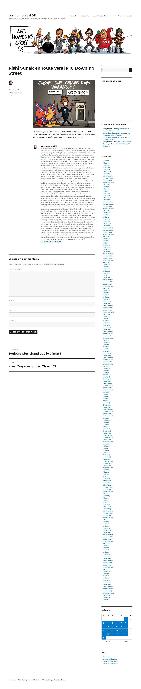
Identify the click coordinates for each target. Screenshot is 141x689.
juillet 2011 (106, 545)
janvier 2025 (107, 200)
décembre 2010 (108, 561)
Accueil (73, 16)
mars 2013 (106, 504)
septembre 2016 (108, 416)
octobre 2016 (107, 414)
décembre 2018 (108, 357)
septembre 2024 (108, 208)
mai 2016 (106, 424)
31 (103, 638)
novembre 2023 (108, 230)
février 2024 (107, 223)
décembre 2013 (108, 485)
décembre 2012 (108, 511)
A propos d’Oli (84, 16)
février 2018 (107, 379)
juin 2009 (106, 599)
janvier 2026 (107, 174)
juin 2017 (106, 396)
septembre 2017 (108, 390)
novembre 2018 (108, 360)
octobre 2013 (107, 489)
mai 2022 (106, 269)
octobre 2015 (107, 440)
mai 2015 (106, 450)
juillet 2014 (106, 470)
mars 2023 (106, 247)
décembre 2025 (108, 176)
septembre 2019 (108, 338)
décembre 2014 (108, 461)
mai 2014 (106, 474)
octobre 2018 (107, 362)
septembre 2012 (108, 517)
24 (104, 634)
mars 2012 (106, 528)
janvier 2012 (107, 532)
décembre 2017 (108, 383)
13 (117, 626)
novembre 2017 (108, 386)
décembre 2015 (108, 435)
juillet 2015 (106, 446)
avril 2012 (106, 526)
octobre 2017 (107, 388)
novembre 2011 (108, 537)
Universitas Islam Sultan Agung (113, 133)
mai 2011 (106, 550)
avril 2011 (106, 552)
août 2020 (106, 314)
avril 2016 (106, 427)
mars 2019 (106, 351)
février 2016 (107, 431)
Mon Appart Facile (109, 144)
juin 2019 (106, 344)
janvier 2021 (107, 303)
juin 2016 (106, 422)
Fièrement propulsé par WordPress (53, 680)
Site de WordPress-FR (110, 663)
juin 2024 (106, 215)
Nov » (126, 641)
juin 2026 (106, 163)
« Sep (108, 641)
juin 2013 (106, 498)
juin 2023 (106, 241)
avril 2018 (106, 375)
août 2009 (106, 595)
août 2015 (106, 444)
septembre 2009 (108, 593)
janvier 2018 (107, 381)
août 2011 (106, 543)
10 (103, 626)
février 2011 (107, 556)
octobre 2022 (107, 258)
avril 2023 (106, 245)
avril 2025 (106, 193)
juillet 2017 (106, 394)
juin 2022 (106, 267)
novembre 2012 (108, 513)
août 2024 (106, 210)
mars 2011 (106, 554)
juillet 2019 (106, 342)
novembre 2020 (108, 308)
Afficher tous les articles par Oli (51, 241)
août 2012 (106, 520)
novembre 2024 (108, 204)
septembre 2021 (108, 286)
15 (125, 626)
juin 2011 (106, 548)
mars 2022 (106, 273)
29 (126, 634)
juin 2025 (106, 189)
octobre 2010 (107, 565)
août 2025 (106, 185)
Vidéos (112, 16)
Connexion (106, 657)
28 (121, 634)
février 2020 (107, 327)
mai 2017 (106, 399)
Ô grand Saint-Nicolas (123, 142)
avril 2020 (106, 323)
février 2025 (107, 198)
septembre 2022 (108, 260)
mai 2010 (106, 576)
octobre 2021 (107, 284)
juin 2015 (106, 448)
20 (117, 630)
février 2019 (107, 353)
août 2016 (106, 418)
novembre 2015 (108, 437)
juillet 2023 (106, 239)
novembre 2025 (108, 178)
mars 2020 (106, 325)
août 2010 (106, 569)
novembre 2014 (108, 463)
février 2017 (107, 405)
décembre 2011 (108, 535)
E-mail (12, 311)
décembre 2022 (108, 254)
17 (103, 630)
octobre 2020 (107, 310)
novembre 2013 (108, 487)
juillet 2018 (106, 368)
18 (108, 630)
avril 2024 (106, 219)
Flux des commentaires (110, 661)
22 (126, 630)
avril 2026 (106, 167)
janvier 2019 (107, 355)
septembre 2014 (108, 468)
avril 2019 (106, 349)
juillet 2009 (107, 597)
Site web (12, 320)
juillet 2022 (106, 265)
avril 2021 (106, 297)
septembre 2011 (108, 541)
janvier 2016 (107, 433)
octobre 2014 (107, 466)
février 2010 (107, 582)
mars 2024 (106, 221)
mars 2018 (106, 377)
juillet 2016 (106, 420)
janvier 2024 (107, 226)
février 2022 (107, 275)
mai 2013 (106, 500)
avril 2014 (106, 476)
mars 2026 (106, 169)
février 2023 (107, 249)
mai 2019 (106, 347)
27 (117, 634)
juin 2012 (106, 522)
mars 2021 (106, 299)
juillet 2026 (107, 161)
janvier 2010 (107, 584)
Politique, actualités (15, 93)
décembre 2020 (108, 306)
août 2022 (106, 262)
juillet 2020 (106, 316)
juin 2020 (106, 319)
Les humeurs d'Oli (22, 15)
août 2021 (106, 288)
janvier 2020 (107, 329)
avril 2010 (106, 578)
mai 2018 (106, 373)
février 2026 (107, 172)
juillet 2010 (106, 571)
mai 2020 (106, 321)
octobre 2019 (107, 336)
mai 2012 (106, 524)
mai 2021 (106, 295)
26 (112, 634)
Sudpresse (12, 95)
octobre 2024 (107, 206)
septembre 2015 (108, 442)
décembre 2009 (108, 587)
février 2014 (107, 481)
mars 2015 (106, 455)
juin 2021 (106, 293)
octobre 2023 (107, 232)
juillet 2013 (106, 496)
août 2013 (106, 494)
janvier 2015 (107, 459)
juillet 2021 (106, 290)
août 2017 (106, 392)
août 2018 (106, 366)
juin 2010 (106, 574)
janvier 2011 (107, 558)
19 (112, 630)
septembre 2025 (108, 182)
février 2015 (107, 457)
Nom (11, 300)
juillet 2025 (106, 187)
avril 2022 (106, 271)
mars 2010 (106, 580)
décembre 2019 (108, 332)
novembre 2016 (108, 411)
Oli (10, 87)
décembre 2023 (108, 228)
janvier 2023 (107, 252)
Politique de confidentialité (31, 680)
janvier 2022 (107, 277)
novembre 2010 (108, 563)
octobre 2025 (107, 180)
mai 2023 (106, 243)
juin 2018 (106, 370)
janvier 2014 (107, 483)
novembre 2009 (108, 589)
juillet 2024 (106, 213)
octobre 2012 (107, 515)
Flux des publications (110, 659)
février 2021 (107, 301)
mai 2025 (106, 191)
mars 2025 (106, 195)
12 (112, 626)
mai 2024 (106, 217)
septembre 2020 (108, 312)
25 (108, 634)
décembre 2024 (108, 202)
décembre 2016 (108, 409)
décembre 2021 (108, 280)
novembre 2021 (108, 282)
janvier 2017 (107, 407)
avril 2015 (106, 453)
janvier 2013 (107, 509)
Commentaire (15, 269)
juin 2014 (106, 472)
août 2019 (106, 340)
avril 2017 (106, 401)
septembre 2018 (108, 364)
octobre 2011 (107, 539)
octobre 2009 (107, 591)
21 (121, 630)
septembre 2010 (108, 567)
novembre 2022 (108, 256)
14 (121, 626)
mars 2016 (106, 429)
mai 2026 (106, 165)
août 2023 (106, 236)
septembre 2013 (108, 491)
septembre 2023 (108, 234)
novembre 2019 (108, 334)
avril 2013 (106, 502)
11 (108, 626)
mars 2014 (106, 478)
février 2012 (107, 530)
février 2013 (107, 507)
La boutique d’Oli (100, 16)
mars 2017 (106, 403)
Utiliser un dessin (125, 16)
